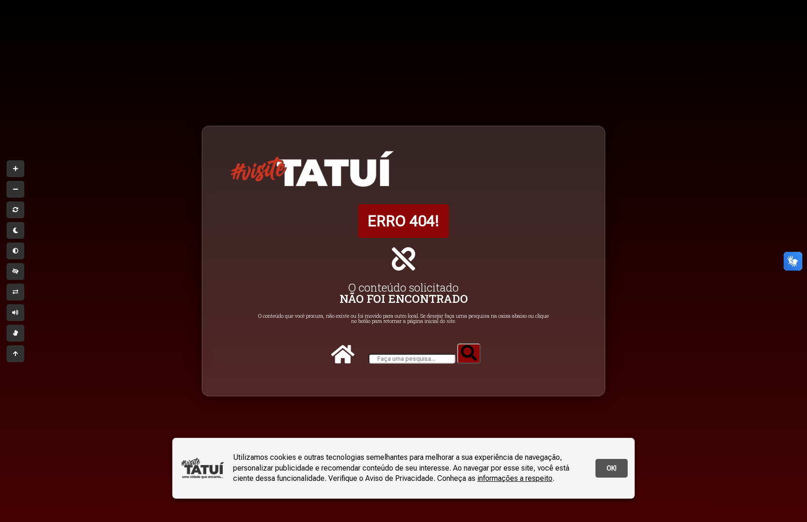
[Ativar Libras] (15, 333)
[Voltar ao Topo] (15, 353)
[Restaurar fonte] (15, 209)
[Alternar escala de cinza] (15, 251)
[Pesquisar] (469, 353)
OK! (611, 468)
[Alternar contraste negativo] (15, 292)
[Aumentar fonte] (15, 168)
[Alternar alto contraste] (15, 271)
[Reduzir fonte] (15, 189)
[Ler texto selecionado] (15, 312)
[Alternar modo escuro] (15, 230)
